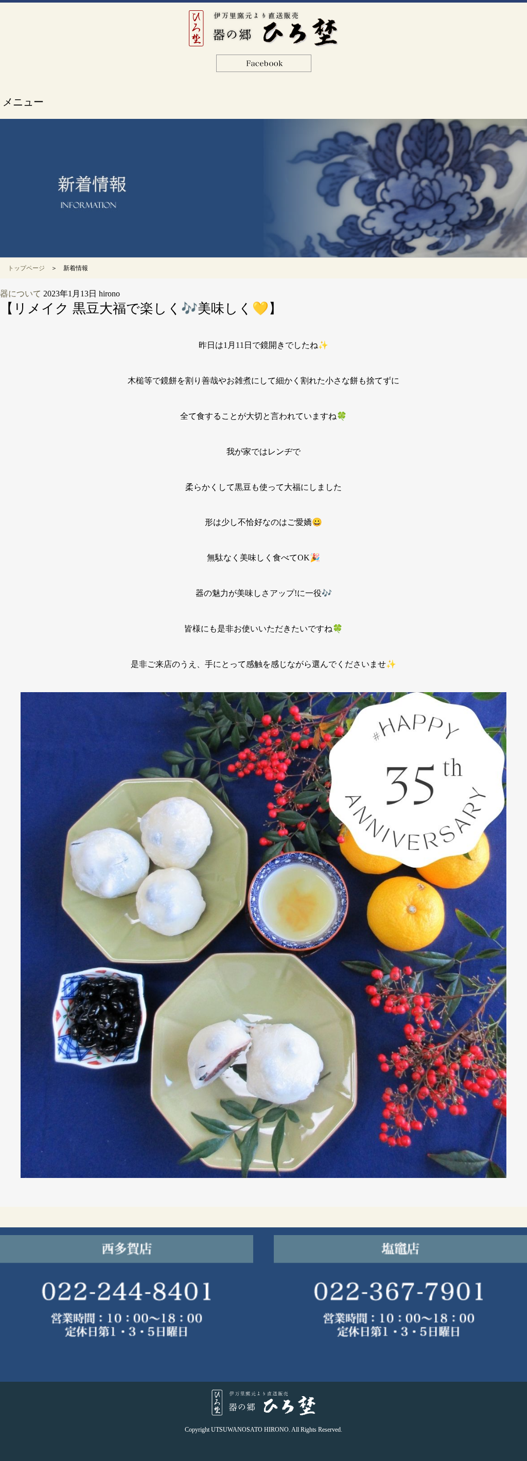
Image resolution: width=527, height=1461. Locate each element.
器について (20, 293)
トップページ (26, 268)
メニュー (23, 102)
